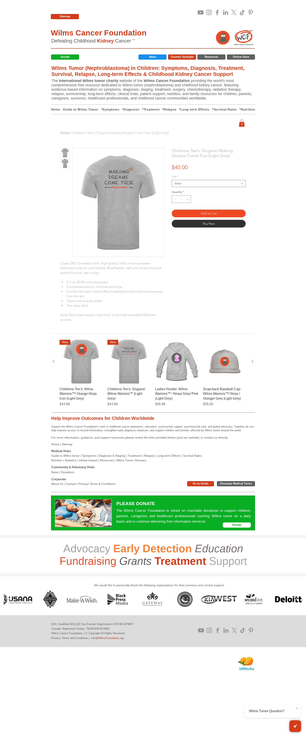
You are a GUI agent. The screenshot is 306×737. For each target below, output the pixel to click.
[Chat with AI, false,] (295, 726)
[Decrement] (174, 199)
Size (175, 176)
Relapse (149, 455)
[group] (153, 373)
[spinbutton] (181, 199)
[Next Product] (252, 361)
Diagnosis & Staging (112, 455)
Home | (56, 444)
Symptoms (89, 455)
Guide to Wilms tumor (65, 455)
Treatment (134, 455)
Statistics (70, 460)
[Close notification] (297, 708)
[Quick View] (177, 362)
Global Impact (88, 460)
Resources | (108, 460)
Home (64, 133)
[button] (242, 123)
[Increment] (187, 199)
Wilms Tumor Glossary (131, 460)
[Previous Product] (53, 361)
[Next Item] (295, 599)
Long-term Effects (168, 455)
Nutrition (56, 460)
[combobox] (209, 183)
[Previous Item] (11, 599)
